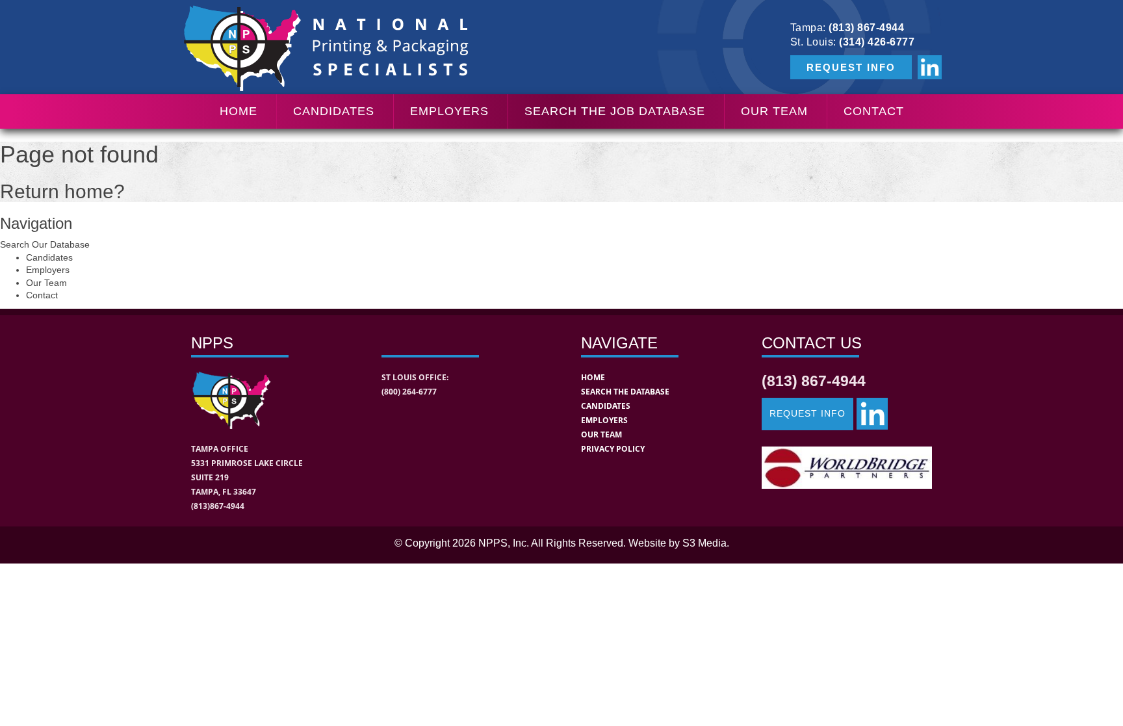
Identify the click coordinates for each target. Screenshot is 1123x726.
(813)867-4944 (217, 506)
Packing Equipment (791, 178)
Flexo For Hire (778, 244)
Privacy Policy (613, 448)
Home (238, 111)
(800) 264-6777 (409, 391)
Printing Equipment (791, 145)
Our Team (774, 111)
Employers (449, 111)
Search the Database (625, 391)
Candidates (333, 111)
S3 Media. (705, 543)
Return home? (62, 191)
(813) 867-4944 (866, 27)
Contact (874, 111)
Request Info (807, 413)
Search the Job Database (614, 111)
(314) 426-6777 (876, 41)
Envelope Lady (780, 277)
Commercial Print (786, 211)
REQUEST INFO (851, 67)
